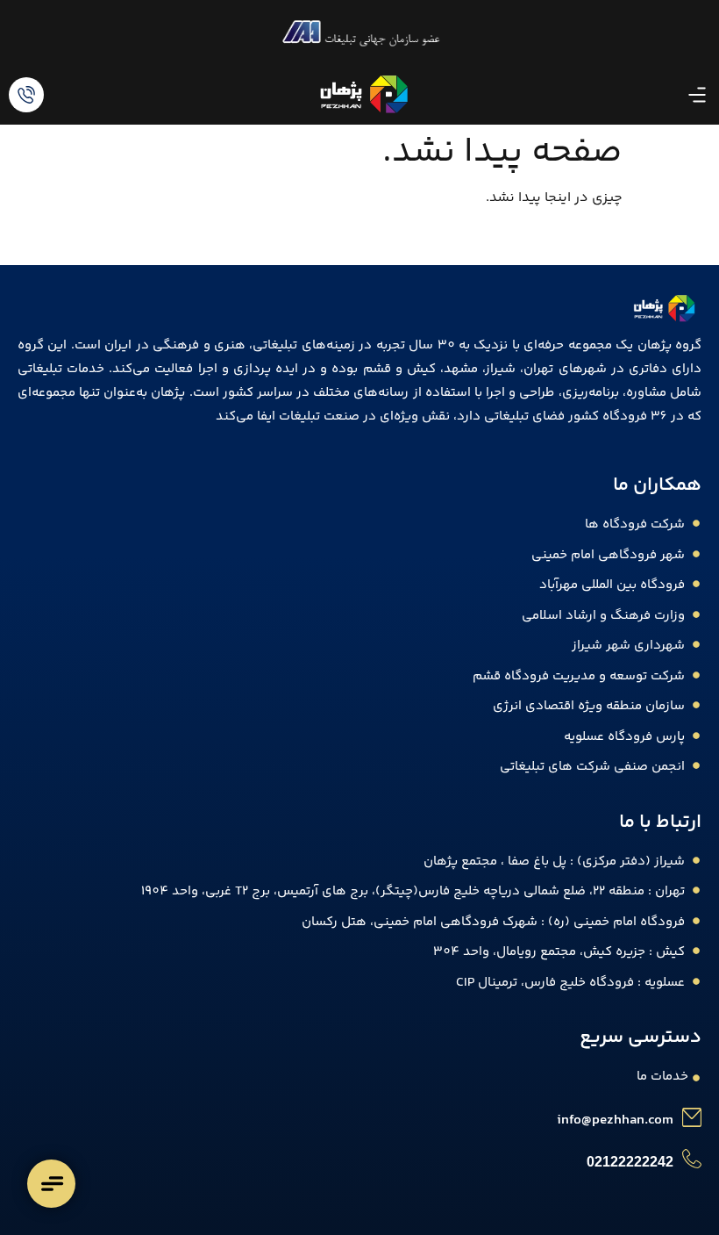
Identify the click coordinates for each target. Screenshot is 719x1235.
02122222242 (630, 1161)
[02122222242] (691, 1158)
